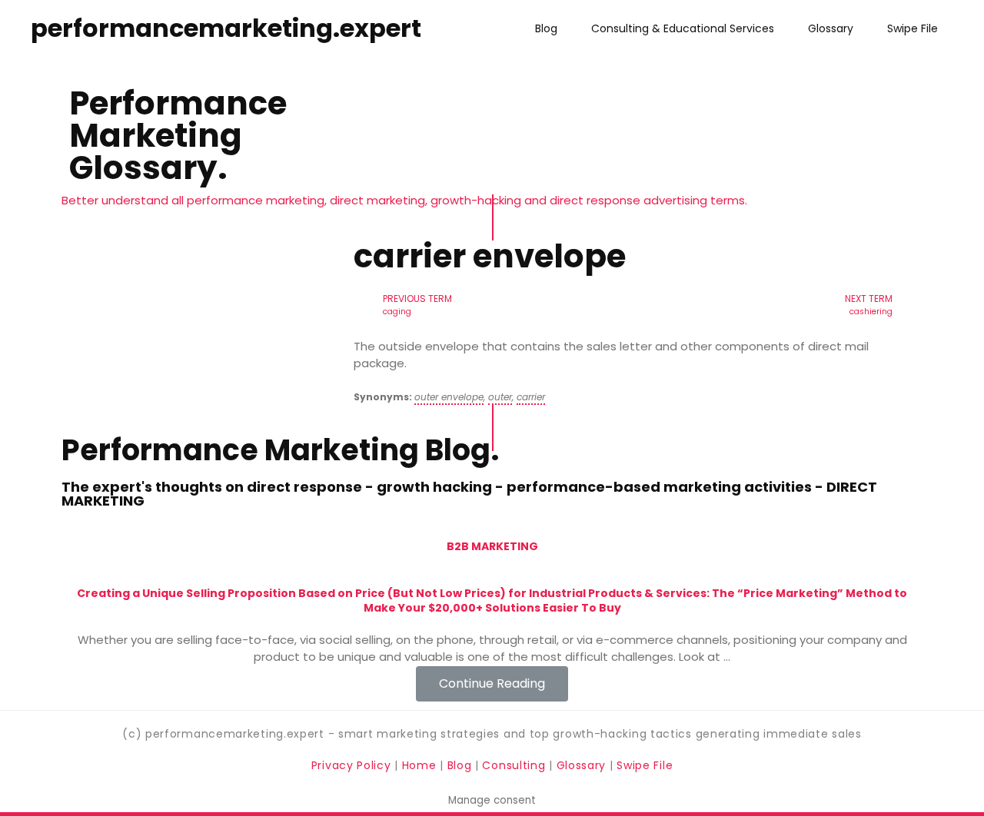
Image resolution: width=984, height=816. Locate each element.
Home (421, 765)
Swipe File (912, 28)
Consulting (513, 765)
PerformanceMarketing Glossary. (178, 136)
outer (500, 396)
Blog (546, 28)
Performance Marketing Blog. (280, 450)
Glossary (830, 28)
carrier (531, 396)
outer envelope (449, 396)
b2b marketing (492, 546)
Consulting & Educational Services (682, 28)
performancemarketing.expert (226, 28)
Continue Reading (492, 683)
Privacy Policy (353, 765)
